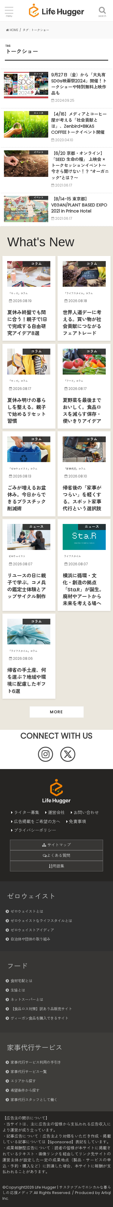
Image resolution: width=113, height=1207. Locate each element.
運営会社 (56, 812)
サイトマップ (58, 845)
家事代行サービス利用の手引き (36, 1062)
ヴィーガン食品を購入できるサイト (39, 1018)
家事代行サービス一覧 (29, 1071)
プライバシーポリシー (35, 830)
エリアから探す (23, 1081)
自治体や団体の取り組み (30, 939)
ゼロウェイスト (31, 896)
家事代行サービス (34, 1047)
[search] (102, 6)
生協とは (18, 990)
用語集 (58, 866)
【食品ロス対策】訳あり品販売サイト (41, 1008)
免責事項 (77, 822)
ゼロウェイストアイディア (32, 930)
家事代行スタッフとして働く (34, 1099)
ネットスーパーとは (27, 999)
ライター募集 (26, 812)
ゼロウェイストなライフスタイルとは (41, 920)
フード (17, 966)
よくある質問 (58, 855)
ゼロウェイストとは (27, 911)
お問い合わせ (86, 812)
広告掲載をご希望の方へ (37, 822)
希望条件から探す (25, 1090)
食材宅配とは (21, 980)
